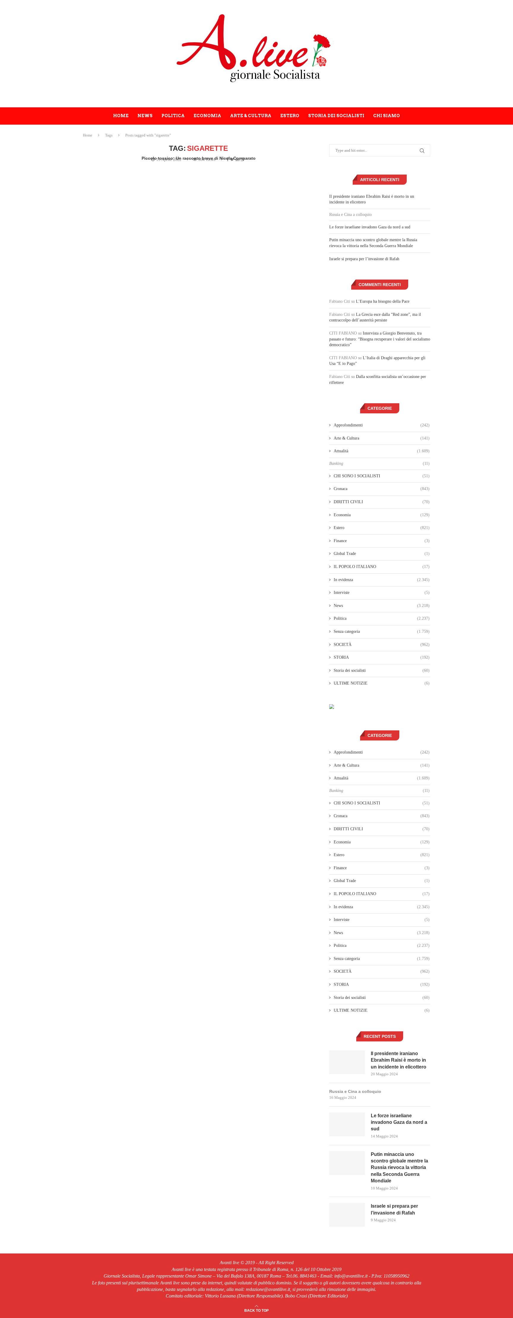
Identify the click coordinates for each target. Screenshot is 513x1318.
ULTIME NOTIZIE (382, 683)
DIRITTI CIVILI (382, 502)
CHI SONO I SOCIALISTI (382, 476)
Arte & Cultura (250, 115)
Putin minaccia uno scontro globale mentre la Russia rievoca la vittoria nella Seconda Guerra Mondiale (399, 1168)
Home (121, 115)
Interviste (382, 592)
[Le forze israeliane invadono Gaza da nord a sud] (347, 1124)
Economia (207, 115)
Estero (289, 115)
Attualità (382, 451)
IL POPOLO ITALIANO (382, 566)
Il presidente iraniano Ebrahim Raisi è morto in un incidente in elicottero (398, 1060)
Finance (382, 541)
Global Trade (382, 553)
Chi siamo (386, 115)
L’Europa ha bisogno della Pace (382, 301)
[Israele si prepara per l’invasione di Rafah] (347, 1215)
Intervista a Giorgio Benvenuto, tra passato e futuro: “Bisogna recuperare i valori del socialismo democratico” (379, 339)
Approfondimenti (382, 425)
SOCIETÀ (382, 644)
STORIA (382, 657)
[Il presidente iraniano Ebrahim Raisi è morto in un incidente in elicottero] (347, 1062)
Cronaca (382, 489)
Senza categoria (382, 631)
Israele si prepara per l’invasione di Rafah (364, 259)
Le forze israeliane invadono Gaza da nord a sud (369, 227)
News (145, 115)
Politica (173, 115)
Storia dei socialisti (336, 115)
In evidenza (382, 580)
